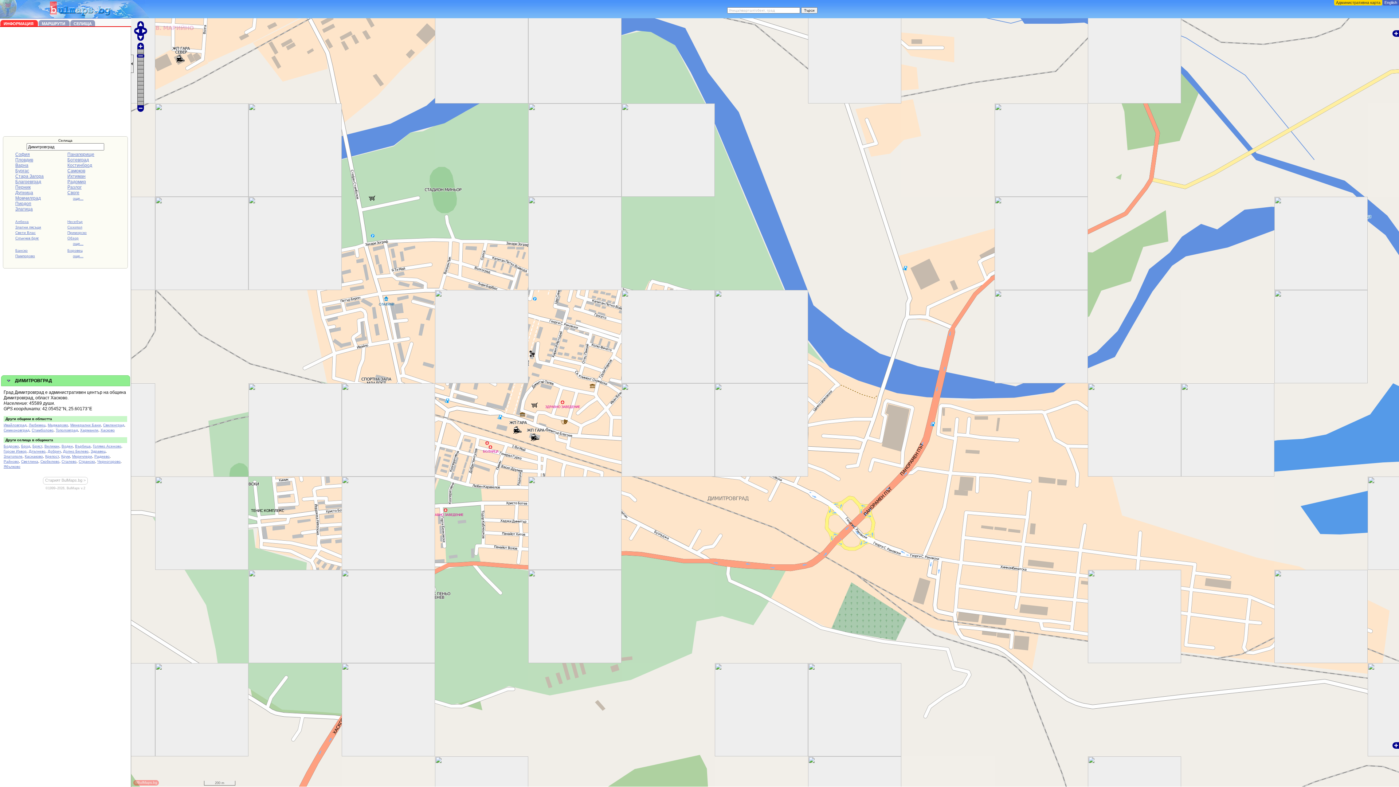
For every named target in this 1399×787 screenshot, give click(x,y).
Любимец (37, 425)
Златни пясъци (28, 227)
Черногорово (109, 461)
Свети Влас (25, 233)
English (1390, 2)
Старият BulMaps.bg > (65, 480)
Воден (67, 446)
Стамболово (43, 430)
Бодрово (11, 446)
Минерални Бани (85, 425)
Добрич (54, 451)
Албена (22, 222)
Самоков (76, 170)
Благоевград (28, 181)
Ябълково (12, 467)
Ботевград (78, 160)
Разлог (74, 187)
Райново (11, 461)
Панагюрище (80, 154)
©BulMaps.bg (146, 782)
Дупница (24, 192)
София (22, 154)
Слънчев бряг (27, 238)
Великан (51, 446)
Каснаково (34, 456)
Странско (87, 461)
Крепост (52, 456)
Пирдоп (23, 203)
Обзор (73, 238)
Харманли (89, 430)
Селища (83, 23)
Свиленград (113, 425)
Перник (23, 187)
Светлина (29, 461)
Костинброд (79, 165)
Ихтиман (76, 176)
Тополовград (67, 430)
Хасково (108, 430)
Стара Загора (29, 176)
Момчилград (28, 198)
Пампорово (25, 256)
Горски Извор (15, 451)
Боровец (75, 250)
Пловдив (24, 160)
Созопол (74, 227)
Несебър (75, 222)
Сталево (69, 461)
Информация (19, 23)
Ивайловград (15, 425)
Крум (65, 456)
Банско (21, 250)
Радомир (76, 181)
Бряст (37, 446)
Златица (24, 209)
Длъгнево (37, 451)
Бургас (22, 170)
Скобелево (49, 461)
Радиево (102, 456)
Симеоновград (17, 430)
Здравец (98, 451)
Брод (25, 446)
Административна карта (1358, 2)
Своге (73, 192)
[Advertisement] (65, 82)
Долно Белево (76, 451)
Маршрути (54, 23)
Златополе (13, 456)
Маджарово (58, 425)
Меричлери (82, 456)
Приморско (77, 233)
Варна (21, 165)
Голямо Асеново (107, 446)
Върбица (83, 446)
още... (78, 198)
